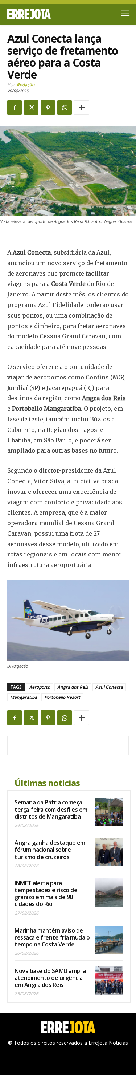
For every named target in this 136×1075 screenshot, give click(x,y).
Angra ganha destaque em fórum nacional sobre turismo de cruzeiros (50, 850)
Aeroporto (39, 687)
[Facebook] (14, 107)
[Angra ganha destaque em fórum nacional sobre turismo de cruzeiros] (109, 852)
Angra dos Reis (72, 687)
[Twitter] (31, 107)
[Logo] (37, 14)
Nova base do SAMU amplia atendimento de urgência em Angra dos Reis (50, 978)
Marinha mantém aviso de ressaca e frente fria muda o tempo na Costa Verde (52, 937)
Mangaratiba (23, 697)
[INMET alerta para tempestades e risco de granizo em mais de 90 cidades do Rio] (109, 892)
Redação (25, 85)
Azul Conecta (109, 687)
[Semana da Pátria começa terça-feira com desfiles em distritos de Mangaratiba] (109, 812)
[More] (81, 107)
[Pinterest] (48, 107)
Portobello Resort (62, 697)
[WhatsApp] (64, 107)
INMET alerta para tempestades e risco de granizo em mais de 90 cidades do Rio (46, 893)
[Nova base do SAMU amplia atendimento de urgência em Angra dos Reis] (109, 980)
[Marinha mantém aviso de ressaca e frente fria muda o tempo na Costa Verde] (109, 940)
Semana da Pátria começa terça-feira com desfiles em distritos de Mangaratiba (51, 809)
